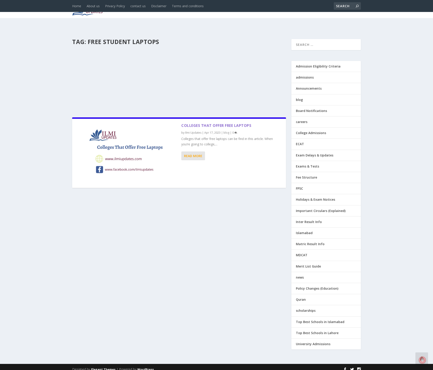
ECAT (300, 144)
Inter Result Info (309, 222)
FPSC (299, 188)
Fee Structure (306, 177)
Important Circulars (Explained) (320, 211)
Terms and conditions (188, 6)
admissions (212, 9)
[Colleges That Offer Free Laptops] (127, 153)
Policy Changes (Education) (317, 288)
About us (93, 6)
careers (187, 9)
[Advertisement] (179, 80)
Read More (193, 156)
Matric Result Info (310, 244)
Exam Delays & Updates (314, 155)
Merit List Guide (308, 266)
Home (76, 6)
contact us (138, 6)
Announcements (289, 9)
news (152, 9)
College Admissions (311, 133)
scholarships (306, 310)
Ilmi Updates (193, 133)
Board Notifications (311, 111)
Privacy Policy (115, 6)
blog (168, 9)
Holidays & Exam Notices (315, 199)
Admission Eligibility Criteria (318, 66)
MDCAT (301, 255)
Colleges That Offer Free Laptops (216, 125)
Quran (301, 299)
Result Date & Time (335, 9)
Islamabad (304, 233)
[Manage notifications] (422, 360)
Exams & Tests (248, 9)
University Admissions (313, 344)
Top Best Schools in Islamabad (320, 322)
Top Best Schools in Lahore (317, 333)
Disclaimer (158, 6)
